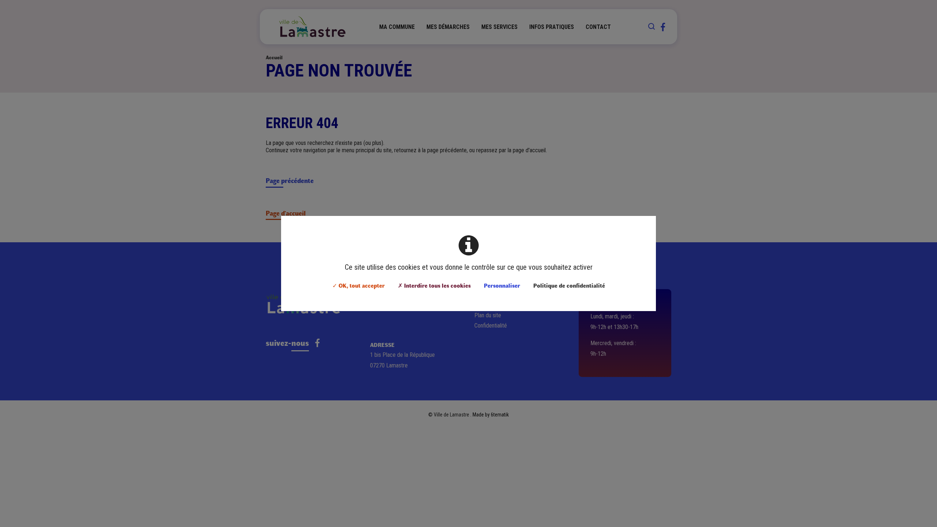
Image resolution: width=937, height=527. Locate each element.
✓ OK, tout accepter (358, 285)
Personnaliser (502, 285)
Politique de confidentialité (569, 285)
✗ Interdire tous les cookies (434, 285)
